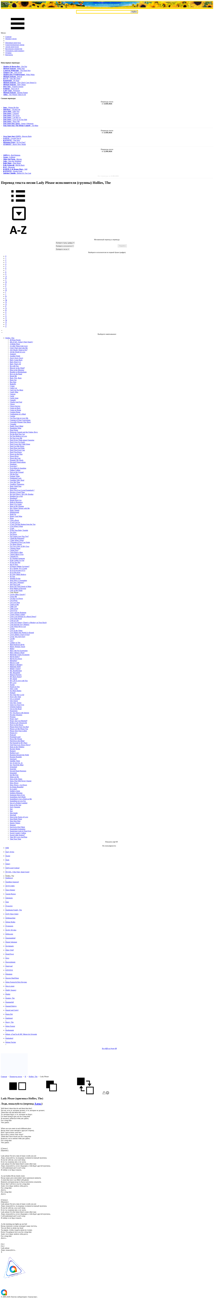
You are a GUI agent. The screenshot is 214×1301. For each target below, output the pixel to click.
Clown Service (15, 406)
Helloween (9, 934)
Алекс (38, 1103)
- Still (15, 169)
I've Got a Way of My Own (19, 546)
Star (11, 809)
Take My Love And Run (18, 837)
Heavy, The (9, 1022)
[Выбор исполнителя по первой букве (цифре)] (18, 238)
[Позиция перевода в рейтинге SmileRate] (107, 1094)
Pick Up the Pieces (16, 725)
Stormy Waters (15, 823)
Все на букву (109, 1048)
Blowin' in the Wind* (17, 368)
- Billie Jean (14, 68)
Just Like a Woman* (17, 582)
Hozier (7, 856)
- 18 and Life (11, 109)
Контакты (9, 55)
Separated (13, 773)
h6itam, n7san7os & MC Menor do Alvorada (21, 1034)
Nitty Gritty (14, 689)
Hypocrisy (9, 906)
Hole (7, 902)
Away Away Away (16, 358)
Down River (14, 456)
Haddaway (9, 878)
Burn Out (13, 380)
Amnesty (13, 354)
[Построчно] (51, 1094)
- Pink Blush (12, 163)
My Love (13, 683)
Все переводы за (108, 176)
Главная (8, 37)
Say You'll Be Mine (17, 765)
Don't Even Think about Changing (22, 440)
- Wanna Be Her (11, 107)
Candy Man (14, 392)
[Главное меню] (17, 31)
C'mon (12, 386)
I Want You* (14, 550)
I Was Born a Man (16, 552)
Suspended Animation (17, 829)
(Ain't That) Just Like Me (19, 348)
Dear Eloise (14, 430)
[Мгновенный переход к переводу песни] (18, 220)
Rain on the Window (17, 747)
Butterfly (13, 384)
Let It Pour (13, 600)
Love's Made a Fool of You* (20, 635)
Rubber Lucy (14, 753)
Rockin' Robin (15, 749)
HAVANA (9, 970)
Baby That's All (15, 364)
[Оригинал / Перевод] (85, 1094)
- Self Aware (12, 72)
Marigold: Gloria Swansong (19, 655)
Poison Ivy (13, 733)
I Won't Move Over (17, 554)
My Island (13, 679)
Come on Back (15, 408)
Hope (12, 518)
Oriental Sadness (16, 707)
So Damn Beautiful (16, 787)
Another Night (15, 356)
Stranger (13, 825)
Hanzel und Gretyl (11, 1010)
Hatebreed (9, 1018)
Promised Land (15, 737)
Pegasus (12, 717)
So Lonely (13, 789)
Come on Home (15, 410)
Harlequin (13, 488)
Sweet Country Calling (18, 833)
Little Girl (13, 606)
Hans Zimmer (10, 890)
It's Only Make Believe (18, 574)
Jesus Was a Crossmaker (18, 580)
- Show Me (11, 121)
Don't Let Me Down (17, 446)
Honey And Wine (16, 516)
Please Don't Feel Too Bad (19, 727)
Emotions (13, 464)
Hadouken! (9, 1038)
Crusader (13, 424)
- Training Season (13, 87)
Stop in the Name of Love (19, 817)
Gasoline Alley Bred (17, 480)
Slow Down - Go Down (18, 785)
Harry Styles (9, 852)
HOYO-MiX (10, 886)
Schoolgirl (13, 767)
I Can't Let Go (15, 522)
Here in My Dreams (17, 506)
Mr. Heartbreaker (16, 671)
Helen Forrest (10, 1026)
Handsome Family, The (13, 910)
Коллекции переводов (13, 49)
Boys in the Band (16, 374)
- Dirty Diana (14, 85)
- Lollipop (9, 157)
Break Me (13, 376)
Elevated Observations (18, 462)
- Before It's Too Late (17, 173)
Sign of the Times (16, 779)
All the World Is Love (17, 352)
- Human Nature (15, 93)
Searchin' (13, 769)
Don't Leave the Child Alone (20, 444)
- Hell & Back (14, 165)
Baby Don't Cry (15, 362)
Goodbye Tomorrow (17, 484)
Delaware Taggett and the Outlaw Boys (24, 432)
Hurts (7, 860)
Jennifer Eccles (15, 578)
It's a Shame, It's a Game (18, 568)
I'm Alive (13, 532)
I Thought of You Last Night (20, 542)
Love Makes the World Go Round (22, 633)
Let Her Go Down (16, 598)
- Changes (11, 113)
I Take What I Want (17, 540)
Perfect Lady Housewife (18, 723)
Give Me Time (15, 482)
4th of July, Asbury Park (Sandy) (21, 342)
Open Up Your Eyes (17, 705)
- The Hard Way (17, 70)
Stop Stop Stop (15, 821)
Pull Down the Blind (17, 741)
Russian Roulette (16, 757)
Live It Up (13, 610)
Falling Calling (15, 470)
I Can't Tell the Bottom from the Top (22, 524)
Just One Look (15, 584)
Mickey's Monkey (16, 665)
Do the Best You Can (17, 434)
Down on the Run (16, 454)
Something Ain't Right (18, 797)
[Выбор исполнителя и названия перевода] (18, 203)
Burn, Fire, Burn (16, 378)
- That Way (11, 140)
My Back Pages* (16, 677)
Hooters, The (10, 998)
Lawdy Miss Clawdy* (18, 594)
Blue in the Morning (17, 370)
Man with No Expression (19, 651)
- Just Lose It (11, 89)
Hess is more (9, 986)
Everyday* (13, 466)
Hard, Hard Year (15, 486)
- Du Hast (11, 81)
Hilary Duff (9, 950)
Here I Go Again (16, 504)
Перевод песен (11, 39)
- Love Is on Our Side (15, 119)
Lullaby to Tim (15, 643)
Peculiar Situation (16, 715)
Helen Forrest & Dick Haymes (16, 982)
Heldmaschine (10, 918)
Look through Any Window (19, 625)
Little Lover (14, 608)
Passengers (13, 711)
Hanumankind (10, 938)
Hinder (7, 994)
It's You (12, 576)
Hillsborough (14, 512)
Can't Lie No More (16, 390)
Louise (12, 629)
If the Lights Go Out (17, 560)
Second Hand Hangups (18, 771)
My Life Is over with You (19, 681)
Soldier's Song (15, 791)
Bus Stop (13, 382)
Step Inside (14, 813)
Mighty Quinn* (15, 669)
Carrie (12, 396)
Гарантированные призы (14, 45)
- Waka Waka (19, 75)
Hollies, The (33, 1077)
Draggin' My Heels (16, 460)
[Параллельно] (17, 1094)
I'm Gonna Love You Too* (19, 536)
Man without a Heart (17, 653)
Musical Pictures (15, 675)
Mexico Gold (14, 663)
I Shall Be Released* (17, 538)
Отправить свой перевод (14, 51)
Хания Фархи (10, 894)
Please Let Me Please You (19, 729)
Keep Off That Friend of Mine (20, 586)
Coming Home (15, 412)
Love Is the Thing (16, 631)
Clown (12, 404)
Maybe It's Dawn (16, 659)
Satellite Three (15, 761)
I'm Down (13, 534)
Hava (7, 958)
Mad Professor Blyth (17, 645)
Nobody (13, 693)
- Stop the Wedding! (12, 161)
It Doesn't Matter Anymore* (20, 566)
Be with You (14, 366)
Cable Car (13, 388)
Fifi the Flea (14, 474)
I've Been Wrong (16, 544)
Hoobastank (9, 1030)
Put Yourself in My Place (18, 743)
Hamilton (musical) (12, 882)
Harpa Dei (9, 1014)
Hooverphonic (10, 962)
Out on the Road (16, 709)
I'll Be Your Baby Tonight (19, 530)
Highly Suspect (10, 990)
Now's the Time (15, 697)
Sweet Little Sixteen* (17, 835)
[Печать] (104, 1094)
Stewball (13, 815)
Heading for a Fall (16, 496)
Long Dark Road (16, 618)
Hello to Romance (16, 502)
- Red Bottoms (11, 155)
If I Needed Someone (17, 558)
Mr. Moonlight (15, 673)
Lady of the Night (16, 590)
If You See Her (15, 562)
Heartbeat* (13, 498)
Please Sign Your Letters (18, 731)
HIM (7, 848)
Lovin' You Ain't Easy (17, 637)
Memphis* (13, 661)
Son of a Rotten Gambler (18, 803)
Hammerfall (9, 1002)
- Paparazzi (11, 91)
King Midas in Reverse (18, 588)
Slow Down (14, 783)
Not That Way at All (17, 695)
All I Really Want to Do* (19, 350)
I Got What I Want (16, 526)
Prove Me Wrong (16, 739)
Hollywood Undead (12, 868)
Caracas (12, 394)
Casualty (13, 400)
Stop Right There (16, 819)
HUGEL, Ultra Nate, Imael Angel (17, 872)
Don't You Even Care (17, 450)
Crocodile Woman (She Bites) (20, 422)
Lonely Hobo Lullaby (17, 614)
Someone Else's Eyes (17, 795)
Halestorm (9, 898)
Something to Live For (18, 801)
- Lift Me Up (12, 117)
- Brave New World (14, 144)
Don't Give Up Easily (17, 442)
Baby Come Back (16, 360)
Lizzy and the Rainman (18, 612)
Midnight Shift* (15, 667)
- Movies (12, 159)
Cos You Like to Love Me (19, 418)
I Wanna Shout (15, 548)
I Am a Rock (14, 520)
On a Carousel (15, 699)
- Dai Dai (15, 66)
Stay (11, 811)
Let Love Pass (15, 602)
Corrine (12, 416)
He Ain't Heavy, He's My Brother (21, 494)
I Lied (12, 528)
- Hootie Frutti (12, 171)
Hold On (13, 514)
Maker (12, 649)
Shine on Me (14, 777)
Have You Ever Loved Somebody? (22, 490)
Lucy (11, 641)
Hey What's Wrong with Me (20, 508)
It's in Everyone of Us (17, 570)
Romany (13, 751)
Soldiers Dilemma (16, 793)
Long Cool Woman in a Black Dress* (23, 616)
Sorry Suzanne (15, 807)
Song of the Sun (15, 805)
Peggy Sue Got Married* (18, 721)
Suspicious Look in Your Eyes (20, 831)
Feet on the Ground (17, 472)
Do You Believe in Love (18, 436)
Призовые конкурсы (13, 43)
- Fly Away (11, 115)
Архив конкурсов (12, 47)
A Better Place (15, 344)
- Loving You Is (12, 138)
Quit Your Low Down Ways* (20, 745)
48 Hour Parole (15, 340)
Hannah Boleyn (10, 1006)
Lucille (12, 639)
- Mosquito (9, 167)
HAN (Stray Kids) (11, 914)
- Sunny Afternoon (18, 123)
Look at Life (14, 620)
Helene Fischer (10, 1042)
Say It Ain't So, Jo (16, 763)
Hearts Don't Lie (16, 500)
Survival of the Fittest (17, 827)
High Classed (14, 510)
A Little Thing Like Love (19, 346)
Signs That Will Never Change (20, 781)
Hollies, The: (9, 338)
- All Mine (20, 126)
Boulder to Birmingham (18, 372)
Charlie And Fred (16, 402)
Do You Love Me (16, 438)
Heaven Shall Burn (12, 978)
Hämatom (8, 974)
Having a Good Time (17, 492)
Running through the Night (19, 755)
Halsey (7, 864)
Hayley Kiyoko (10, 930)
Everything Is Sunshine (18, 468)
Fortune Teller (15, 476)
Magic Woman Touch (17, 647)
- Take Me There (11, 79)
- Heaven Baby (17, 136)
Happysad (8, 966)
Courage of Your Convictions (20, 420)
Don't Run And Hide (17, 448)
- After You (11, 111)
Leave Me (13, 596)
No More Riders (15, 691)
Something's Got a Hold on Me (21, 799)
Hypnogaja (9, 926)
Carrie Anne (14, 398)
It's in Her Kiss (15, 572)
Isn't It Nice (14, 564)
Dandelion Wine (15, 428)
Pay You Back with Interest (19, 713)
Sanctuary (13, 759)
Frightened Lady (16, 478)
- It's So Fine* (14, 142)
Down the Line (15, 458)
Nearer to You (15, 687)
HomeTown (9, 954)
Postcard (13, 735)
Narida (12, 685)
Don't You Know (16, 452)
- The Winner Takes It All (14, 95)
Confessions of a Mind (18, 414)
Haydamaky (9, 946)
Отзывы (8, 53)
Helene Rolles (10, 922)
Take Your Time (15, 839)
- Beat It (12, 77)
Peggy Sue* (14, 719)
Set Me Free (14, 775)
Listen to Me (14, 604)
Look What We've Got (18, 627)
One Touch (14, 701)
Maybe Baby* (15, 657)
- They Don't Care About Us (19, 83)
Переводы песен (16, 1077)
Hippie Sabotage (11, 942)
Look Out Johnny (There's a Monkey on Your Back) (28, 622)
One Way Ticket (15, 703)
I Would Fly (14, 556)
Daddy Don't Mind (16, 426)
